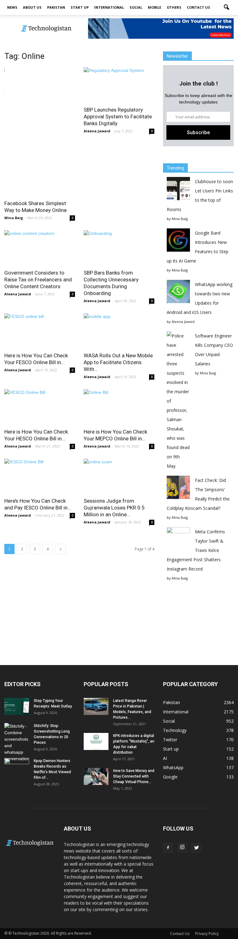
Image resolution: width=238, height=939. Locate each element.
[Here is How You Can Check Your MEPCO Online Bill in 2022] (119, 406)
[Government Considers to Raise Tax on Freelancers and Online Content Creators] (39, 247)
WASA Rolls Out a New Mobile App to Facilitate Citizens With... (118, 362)
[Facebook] (168, 848)
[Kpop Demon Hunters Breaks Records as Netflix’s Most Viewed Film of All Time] (16, 766)
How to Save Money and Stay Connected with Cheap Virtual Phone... (133, 776)
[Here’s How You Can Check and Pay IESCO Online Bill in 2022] (39, 476)
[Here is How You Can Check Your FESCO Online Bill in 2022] (39, 330)
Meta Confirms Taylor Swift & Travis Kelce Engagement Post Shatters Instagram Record (196, 550)
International (109, 7)
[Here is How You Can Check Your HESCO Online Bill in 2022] (39, 406)
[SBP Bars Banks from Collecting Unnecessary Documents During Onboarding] (119, 247)
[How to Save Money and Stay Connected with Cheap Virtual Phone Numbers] (96, 776)
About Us (32, 7)
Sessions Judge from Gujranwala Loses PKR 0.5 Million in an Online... (114, 508)
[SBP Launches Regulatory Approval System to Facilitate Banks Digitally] (119, 84)
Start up (80, 7)
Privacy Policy (207, 933)
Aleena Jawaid (97, 131)
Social (136, 7)
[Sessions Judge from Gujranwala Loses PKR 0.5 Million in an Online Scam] (119, 476)
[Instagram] (182, 848)
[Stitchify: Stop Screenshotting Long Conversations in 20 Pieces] (16, 742)
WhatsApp (173, 767)
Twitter (170, 740)
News (12, 7)
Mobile (154, 7)
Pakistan (56, 7)
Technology (175, 730)
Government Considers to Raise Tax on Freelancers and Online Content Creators (38, 279)
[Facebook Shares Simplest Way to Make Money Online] (39, 131)
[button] (226, 7)
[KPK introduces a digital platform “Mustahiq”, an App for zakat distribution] (96, 741)
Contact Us (198, 7)
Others (174, 7)
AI (165, 758)
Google (170, 777)
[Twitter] (196, 848)
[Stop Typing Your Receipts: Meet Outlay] (16, 706)
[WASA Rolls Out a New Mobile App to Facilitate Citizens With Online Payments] (119, 330)
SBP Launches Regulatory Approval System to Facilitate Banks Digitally (118, 116)
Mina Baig (13, 217)
